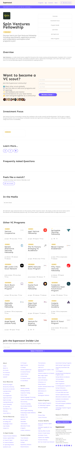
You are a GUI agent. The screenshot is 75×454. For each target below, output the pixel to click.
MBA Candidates (60, 405)
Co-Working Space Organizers (63, 385)
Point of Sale (24, 395)
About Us (5, 368)
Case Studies (6, 426)
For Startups (6, 374)
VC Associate (24, 376)
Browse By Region (7, 384)
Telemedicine (24, 423)
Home (4, 366)
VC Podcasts (6, 393)
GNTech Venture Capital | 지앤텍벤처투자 (46, 370)
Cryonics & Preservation (27, 399)
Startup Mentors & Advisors (63, 377)
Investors (50, 2)
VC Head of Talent (7, 440)
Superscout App (7, 400)
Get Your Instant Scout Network (46, 442)
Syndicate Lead (7, 447)
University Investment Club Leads (62, 368)
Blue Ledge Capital (42, 375)
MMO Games (24, 408)
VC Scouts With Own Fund (62, 392)
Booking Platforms (25, 390)
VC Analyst (23, 367)
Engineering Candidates (61, 390)
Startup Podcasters (60, 388)
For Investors (6, 372)
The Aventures (42, 363)
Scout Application (7, 395)
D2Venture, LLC (42, 382)
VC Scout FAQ (6, 406)
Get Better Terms (42, 435)
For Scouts (5, 370)
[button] (57, 3)
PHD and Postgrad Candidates (63, 403)
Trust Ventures (24, 438)
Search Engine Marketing (27, 410)
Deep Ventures (42, 384)
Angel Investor (24, 365)
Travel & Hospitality (26, 404)
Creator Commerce (25, 430)
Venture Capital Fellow (8, 438)
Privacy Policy (41, 415)
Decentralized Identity (26, 406)
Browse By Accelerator (9, 389)
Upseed (5, 377)
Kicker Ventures (42, 377)
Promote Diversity (42, 439)
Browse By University (8, 386)
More (56, 2)
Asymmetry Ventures (26, 444)
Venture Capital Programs (44, 403)
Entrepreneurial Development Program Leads (63, 374)
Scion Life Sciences (42, 380)
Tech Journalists (60, 379)
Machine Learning (25, 388)
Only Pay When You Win (44, 431)
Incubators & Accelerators (62, 399)
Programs (40, 2)
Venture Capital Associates (62, 394)
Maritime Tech (24, 417)
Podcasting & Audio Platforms (28, 412)
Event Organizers (60, 383)
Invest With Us (7, 413)
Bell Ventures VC (42, 391)
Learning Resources (8, 402)
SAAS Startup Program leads (63, 365)
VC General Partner (25, 372)
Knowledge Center (8, 423)
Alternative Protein (25, 426)
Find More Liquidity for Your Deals (45, 427)
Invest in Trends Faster (44, 433)
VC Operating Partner (8, 444)
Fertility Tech (24, 415)
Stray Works (41, 365)
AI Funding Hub (7, 421)
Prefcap (23, 442)
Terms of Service (42, 417)
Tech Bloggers (59, 371)
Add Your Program (7, 419)
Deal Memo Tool (7, 408)
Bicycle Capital (24, 440)
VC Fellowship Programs (44, 405)
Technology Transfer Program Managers (63, 408)
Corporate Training (25, 393)
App (46, 2)
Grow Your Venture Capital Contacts (44, 424)
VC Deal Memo (24, 380)
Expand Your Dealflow (43, 437)
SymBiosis (40, 393)
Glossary (5, 411)
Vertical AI (23, 419)
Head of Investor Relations (10, 436)
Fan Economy (24, 401)
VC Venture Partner (25, 378)
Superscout (7, 3)
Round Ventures (25, 446)
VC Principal (23, 363)
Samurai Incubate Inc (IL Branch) (46, 373)
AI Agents (23, 428)
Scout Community (7, 404)
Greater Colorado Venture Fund (46, 386)
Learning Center (7, 391)
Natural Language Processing (28, 397)
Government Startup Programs (63, 363)
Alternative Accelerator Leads (63, 396)
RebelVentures (42, 388)
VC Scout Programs (43, 407)
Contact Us (6, 428)
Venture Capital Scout (26, 369)
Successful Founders (61, 401)
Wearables (23, 421)
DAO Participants (60, 381)
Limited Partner (24, 374)
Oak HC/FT (41, 367)
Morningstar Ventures (43, 395)
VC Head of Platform (8, 442)
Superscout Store (7, 397)
